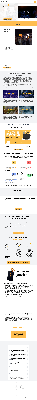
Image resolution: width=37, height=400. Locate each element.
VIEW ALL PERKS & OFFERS (18, 233)
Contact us (16, 390)
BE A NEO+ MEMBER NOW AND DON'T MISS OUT (18, 262)
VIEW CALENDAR (18, 209)
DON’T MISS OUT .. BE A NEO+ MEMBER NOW (18, 334)
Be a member (32, 1)
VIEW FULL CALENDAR (18, 149)
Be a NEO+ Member (7, 19)
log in (35, 1)
